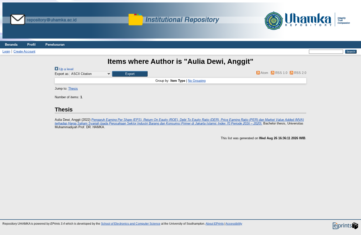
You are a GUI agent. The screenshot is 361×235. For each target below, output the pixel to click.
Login (6, 51)
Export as (62, 74)
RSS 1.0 (280, 73)
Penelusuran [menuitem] (55, 44)
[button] (130, 74)
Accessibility (234, 223)
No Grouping (197, 81)
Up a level (65, 69)
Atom (264, 73)
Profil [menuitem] (31, 44)
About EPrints (215, 223)
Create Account (24, 51)
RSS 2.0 (299, 73)
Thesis (73, 88)
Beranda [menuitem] (11, 44)
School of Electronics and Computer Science (130, 223)
